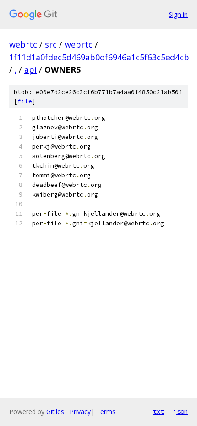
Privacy (80, 411)
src (51, 44)
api (30, 69)
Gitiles (55, 411)
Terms (105, 411)
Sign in (178, 14)
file (24, 101)
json (180, 411)
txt (158, 411)
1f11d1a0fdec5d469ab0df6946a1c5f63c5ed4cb (99, 57)
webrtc (23, 44)
